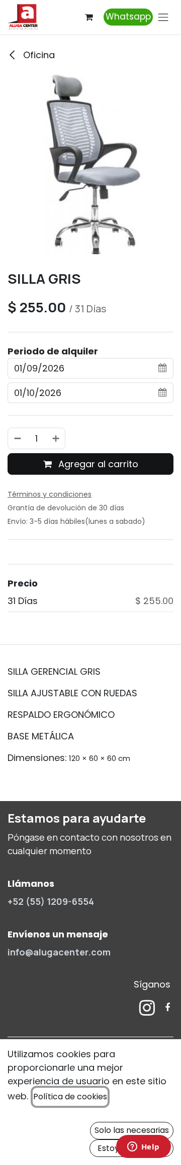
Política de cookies (70, 1096)
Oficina (38, 55)
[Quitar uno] (17, 438)
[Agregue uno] (56, 438)
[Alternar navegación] (163, 17)
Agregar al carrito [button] (97, 464)
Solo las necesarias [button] (132, 1130)
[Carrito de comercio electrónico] (89, 17)
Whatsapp (128, 17)
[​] (147, 1008)
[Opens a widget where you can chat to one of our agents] (143, 1147)
